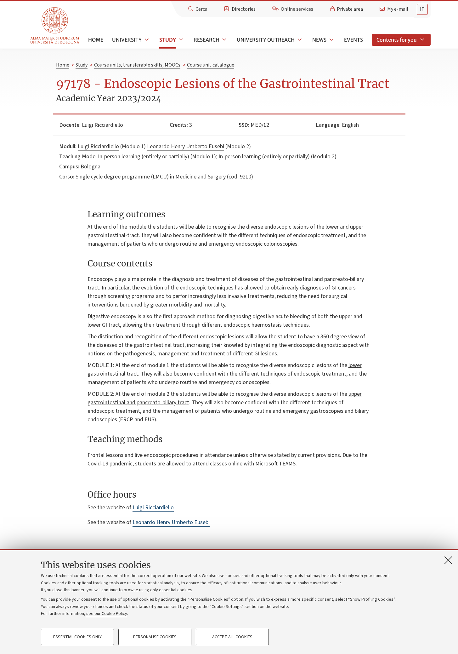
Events (353, 40)
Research (206, 40)
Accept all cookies (232, 637)
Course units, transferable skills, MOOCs (137, 64)
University (127, 40)
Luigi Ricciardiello (102, 125)
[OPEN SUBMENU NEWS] (330, 40)
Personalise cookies (155, 637)
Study (167, 40)
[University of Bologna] (55, 26)
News (319, 40)
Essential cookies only (77, 637)
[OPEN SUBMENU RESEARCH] (223, 40)
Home (95, 40)
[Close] (448, 560)
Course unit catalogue (210, 64)
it (422, 9)
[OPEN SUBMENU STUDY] (180, 40)
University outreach (266, 40)
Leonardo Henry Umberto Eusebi (185, 146)
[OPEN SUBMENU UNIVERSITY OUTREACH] (299, 40)
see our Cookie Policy (106, 613)
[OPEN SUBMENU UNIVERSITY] (146, 40)
